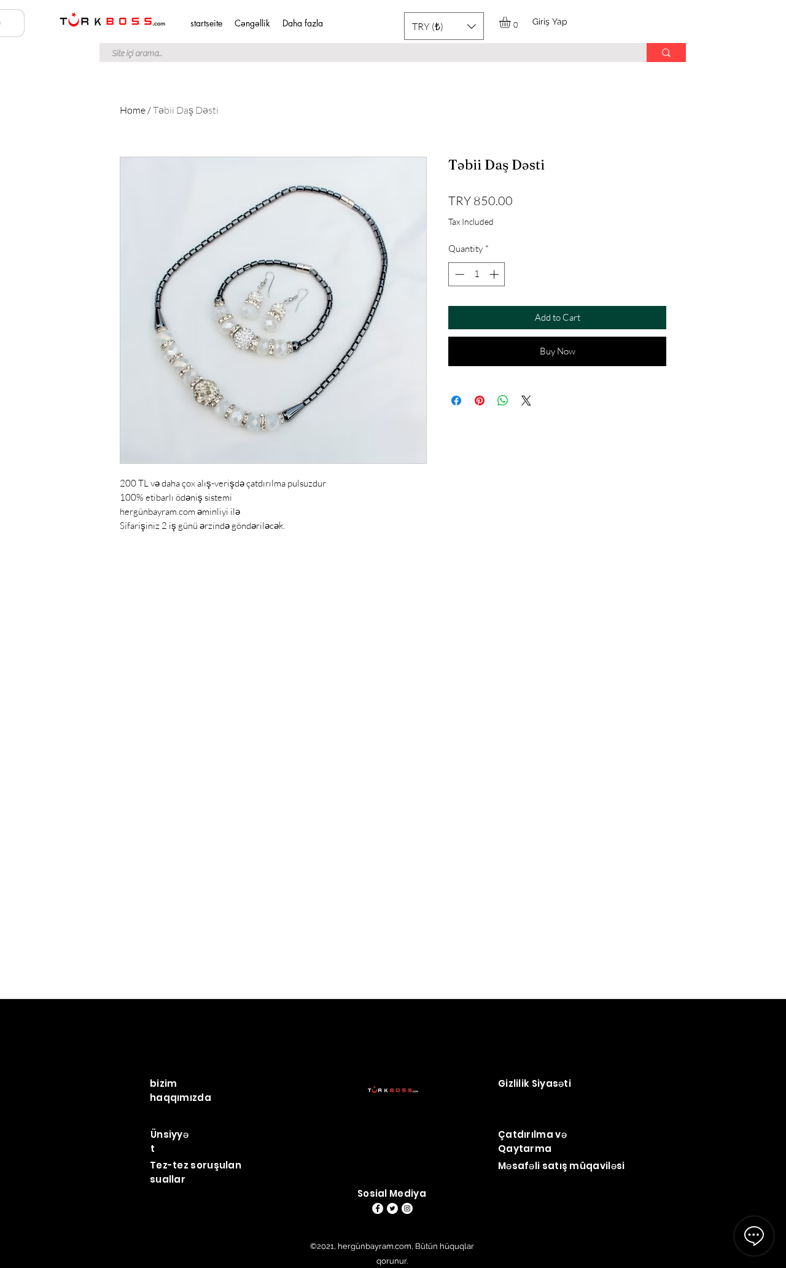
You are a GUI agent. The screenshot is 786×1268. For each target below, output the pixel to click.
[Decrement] (458, 274)
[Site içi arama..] (666, 52)
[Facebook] (377, 1208)
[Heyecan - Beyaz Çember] (392, 1208)
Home (133, 110)
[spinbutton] (477, 274)
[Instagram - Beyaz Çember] (407, 1208)
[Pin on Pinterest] (479, 400)
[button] (444, 26)
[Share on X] (526, 400)
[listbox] (444, 26)
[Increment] (495, 274)
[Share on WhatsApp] (503, 400)
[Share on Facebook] (456, 400)
